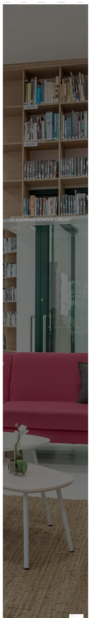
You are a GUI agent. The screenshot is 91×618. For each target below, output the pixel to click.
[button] (41, 2)
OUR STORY (23, 2)
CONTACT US (80, 2)
